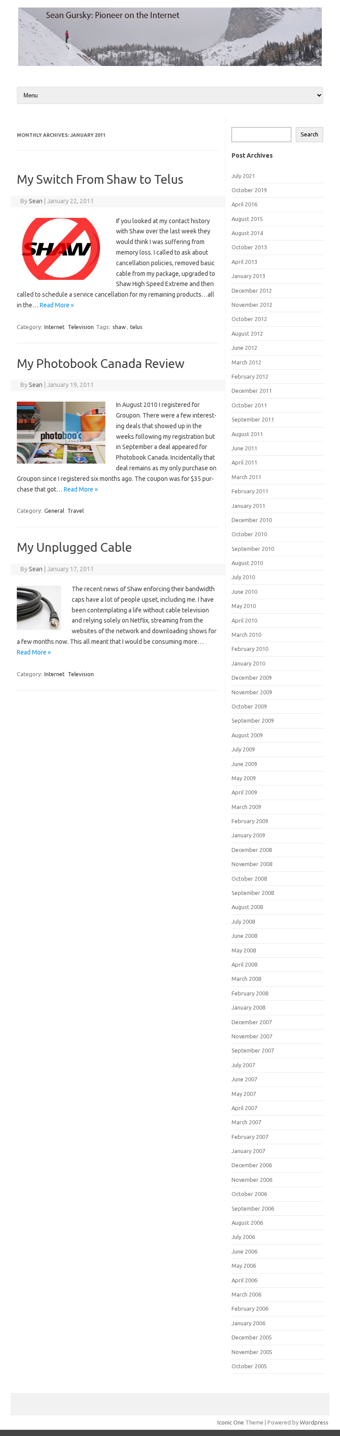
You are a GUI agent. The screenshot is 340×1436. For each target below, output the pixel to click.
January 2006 (248, 1323)
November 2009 (252, 692)
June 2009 (244, 764)
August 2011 (247, 434)
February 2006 (250, 1308)
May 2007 (244, 1094)
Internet (54, 327)
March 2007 (246, 1122)
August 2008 (247, 907)
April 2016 (244, 204)
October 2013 (249, 247)
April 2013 (244, 262)
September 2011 (253, 419)
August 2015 (247, 219)
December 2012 (252, 290)
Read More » (57, 305)
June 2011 (244, 448)
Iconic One (230, 1422)
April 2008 (244, 964)
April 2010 (244, 620)
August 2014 (247, 233)
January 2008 (248, 1007)
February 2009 (250, 821)
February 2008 (250, 993)
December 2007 (252, 1022)
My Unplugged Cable (74, 547)
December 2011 (252, 390)
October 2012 (249, 319)
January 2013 (248, 276)
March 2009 (246, 807)
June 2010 (244, 591)
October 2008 (249, 878)
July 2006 (243, 1237)
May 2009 (244, 778)
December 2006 (252, 1165)
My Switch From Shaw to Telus (100, 179)
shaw (119, 327)
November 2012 (252, 305)
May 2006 (244, 1265)
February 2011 (250, 491)
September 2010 (253, 549)
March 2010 (246, 634)
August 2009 (247, 735)
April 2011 (244, 462)
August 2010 (247, 563)
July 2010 (243, 577)
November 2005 (252, 1352)
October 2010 (249, 534)
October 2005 (249, 1366)
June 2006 (244, 1251)
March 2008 (246, 978)
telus (136, 327)
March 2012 (246, 362)
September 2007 (253, 1050)
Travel (75, 510)
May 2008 (244, 950)
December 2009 (252, 677)
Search (309, 134)
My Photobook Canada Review (101, 363)
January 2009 (248, 835)
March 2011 (246, 477)
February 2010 (250, 649)
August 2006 (247, 1222)
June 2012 (244, 347)
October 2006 (249, 1194)
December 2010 (252, 520)
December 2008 (252, 850)
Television (81, 327)
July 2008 (243, 921)
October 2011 (249, 405)
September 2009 (253, 720)
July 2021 (243, 176)
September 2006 (253, 1208)
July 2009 (243, 749)
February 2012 (250, 376)
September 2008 (253, 893)
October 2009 (249, 706)
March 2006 (246, 1294)
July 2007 (243, 1065)
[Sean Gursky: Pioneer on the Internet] (170, 63)
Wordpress (314, 1422)
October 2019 (249, 190)
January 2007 (248, 1151)
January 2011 (248, 506)
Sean (35, 201)
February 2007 (250, 1137)
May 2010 (244, 606)
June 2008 (244, 936)
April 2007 (244, 1108)
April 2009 (244, 792)
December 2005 (252, 1337)
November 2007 (252, 1036)
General (54, 510)
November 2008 (252, 864)
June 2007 (244, 1079)
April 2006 (244, 1280)
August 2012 (247, 333)
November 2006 (252, 1180)
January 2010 (248, 663)
